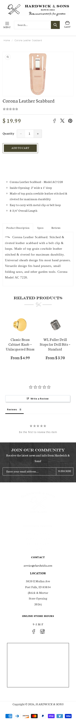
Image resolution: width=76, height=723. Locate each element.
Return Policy (38, 544)
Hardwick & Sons (49, 704)
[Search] (55, 25)
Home (7, 40)
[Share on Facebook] (54, 121)
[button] (7, 25)
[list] (38, 341)
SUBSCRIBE (64, 471)
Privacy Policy (38, 534)
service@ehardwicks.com (38, 565)
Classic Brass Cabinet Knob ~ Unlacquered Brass (20, 344)
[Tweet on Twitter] (62, 121)
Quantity (8, 133)
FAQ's (38, 549)
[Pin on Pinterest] (70, 121)
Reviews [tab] (12, 409)
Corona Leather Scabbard (28, 40)
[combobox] (37, 25)
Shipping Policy (38, 539)
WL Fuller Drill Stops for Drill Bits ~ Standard (55, 344)
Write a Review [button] (40, 398)
